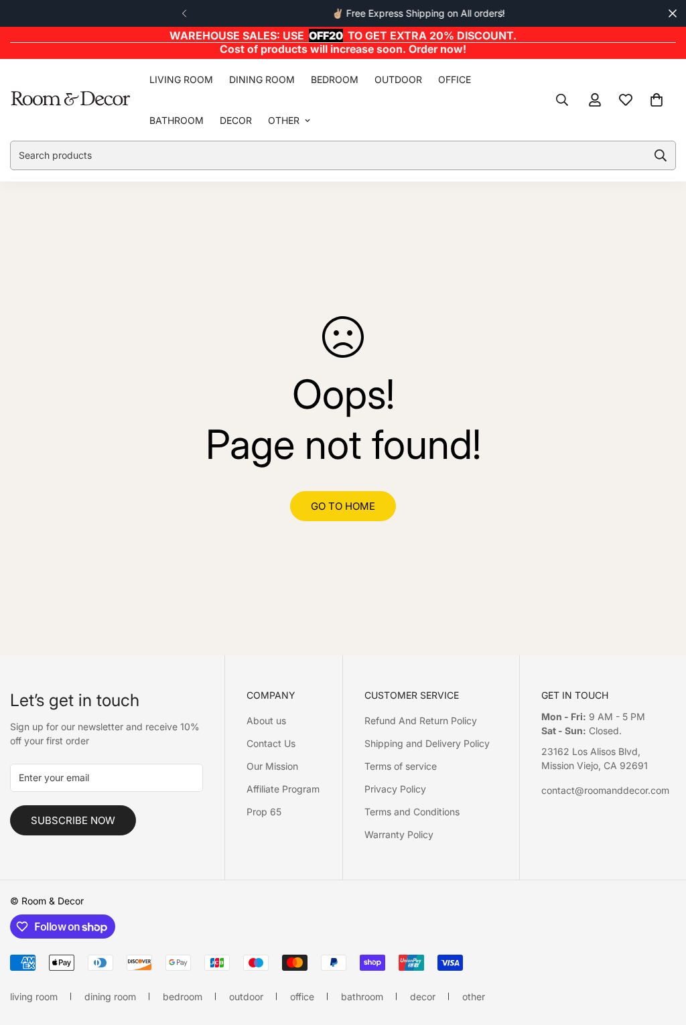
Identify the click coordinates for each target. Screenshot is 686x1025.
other (283, 120)
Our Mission (272, 766)
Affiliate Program (283, 789)
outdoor (398, 79)
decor (236, 120)
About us (266, 720)
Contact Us (271, 743)
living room (181, 79)
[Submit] (660, 155)
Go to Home (343, 506)
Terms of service (400, 766)
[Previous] (184, 13)
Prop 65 (264, 811)
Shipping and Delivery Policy (427, 743)
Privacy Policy (395, 789)
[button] (656, 99)
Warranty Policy (398, 834)
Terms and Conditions (412, 811)
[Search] (562, 100)
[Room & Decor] (70, 99)
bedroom (334, 79)
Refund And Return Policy (420, 720)
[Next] (502, 13)
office (454, 79)
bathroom (176, 120)
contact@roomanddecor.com (605, 790)
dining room (262, 79)
